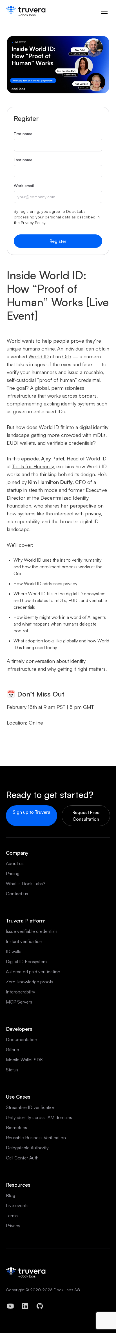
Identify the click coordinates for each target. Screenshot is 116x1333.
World (14, 341)
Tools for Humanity (33, 466)
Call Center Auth (22, 1158)
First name (23, 133)
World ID (38, 356)
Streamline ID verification (30, 1107)
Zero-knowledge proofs (29, 981)
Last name (23, 159)
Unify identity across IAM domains (39, 1117)
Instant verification (24, 941)
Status (12, 1070)
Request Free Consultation (85, 816)
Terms (12, 1215)
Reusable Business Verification (36, 1137)
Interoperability (20, 992)
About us (15, 863)
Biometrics (16, 1127)
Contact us (17, 893)
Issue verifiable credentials (31, 931)
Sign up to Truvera (31, 812)
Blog (10, 1195)
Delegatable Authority (27, 1147)
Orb (66, 356)
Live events (17, 1205)
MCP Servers (19, 1002)
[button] (104, 11)
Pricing (12, 873)
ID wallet (14, 951)
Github (12, 1049)
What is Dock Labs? (25, 883)
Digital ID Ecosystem (26, 961)
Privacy (13, 1225)
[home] (26, 11)
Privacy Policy (33, 222)
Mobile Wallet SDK (24, 1059)
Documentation (21, 1039)
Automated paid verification (33, 971)
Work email (24, 185)
